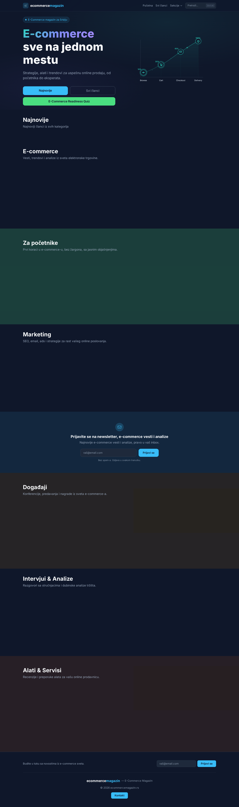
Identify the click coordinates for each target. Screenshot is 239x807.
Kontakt (119, 795)
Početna (148, 5)
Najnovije (45, 90)
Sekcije (174, 5)
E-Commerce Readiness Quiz (69, 101)
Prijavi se (148, 452)
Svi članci (161, 5)
